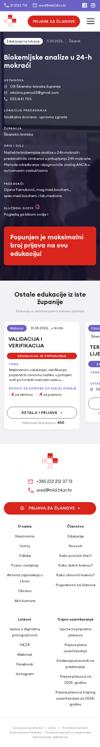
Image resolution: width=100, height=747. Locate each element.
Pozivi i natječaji (24, 565)
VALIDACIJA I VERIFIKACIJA (26, 342)
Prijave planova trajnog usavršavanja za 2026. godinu (75, 698)
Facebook (24, 664)
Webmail (24, 654)
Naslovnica (24, 536)
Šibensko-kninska (18, 134)
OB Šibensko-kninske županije (35, 86)
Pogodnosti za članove (75, 585)
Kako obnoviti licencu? (75, 575)
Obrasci (25, 590)
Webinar (17, 328)
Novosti (75, 546)
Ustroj (24, 546)
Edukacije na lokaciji (23, 41)
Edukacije (75, 536)
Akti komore (24, 600)
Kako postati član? (75, 555)
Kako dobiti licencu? (75, 565)
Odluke (25, 555)
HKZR (25, 645)
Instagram (25, 674)
